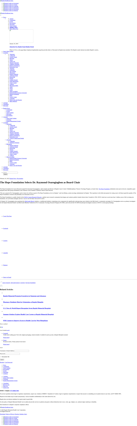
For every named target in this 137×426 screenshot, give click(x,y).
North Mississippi (14, 81)
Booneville (12, 77)
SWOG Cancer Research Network (32, 197)
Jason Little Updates (11, 118)
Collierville (12, 55)
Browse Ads (6, 384)
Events (11, 21)
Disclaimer (2, 414)
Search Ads (6, 387)
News (4, 365)
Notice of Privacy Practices (12, 414)
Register (2, 362)
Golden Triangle (14, 80)
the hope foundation (31, 282)
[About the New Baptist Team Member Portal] (21, 42)
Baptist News (6, 108)
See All (8, 330)
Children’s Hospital (14, 64)
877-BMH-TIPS (14, 390)
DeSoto (11, 78)
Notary (5, 340)
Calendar (5, 167)
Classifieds (6, 168)
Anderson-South (14, 75)
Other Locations (14, 91)
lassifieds (6, 104)
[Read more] (6, 337)
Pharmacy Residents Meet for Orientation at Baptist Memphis (23, 302)
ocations (5, 52)
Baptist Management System (13, 121)
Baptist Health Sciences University (18, 92)
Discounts (12, 24)
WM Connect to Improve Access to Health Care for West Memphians (25, 320)
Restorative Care (14, 67)
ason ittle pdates (8, 51)
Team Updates (13, 26)
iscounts (5, 105)
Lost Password (8, 362)
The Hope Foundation (104, 189)
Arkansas (12, 68)
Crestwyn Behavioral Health (17, 138)
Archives (5, 373)
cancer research (6, 282)
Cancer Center (13, 97)
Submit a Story (23, 414)
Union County (13, 82)
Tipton (11, 60)
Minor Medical (13, 101)
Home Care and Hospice (16, 100)
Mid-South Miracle (29, 201)
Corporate (12, 98)
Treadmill (5, 333)
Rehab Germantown (15, 65)
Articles (11, 18)
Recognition (13, 23)
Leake (11, 90)
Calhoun (12, 84)
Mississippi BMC (14, 85)
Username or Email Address (7, 350)
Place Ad (5, 386)
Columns (5, 117)
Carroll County (13, 57)
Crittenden (12, 70)
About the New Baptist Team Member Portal (22, 46)
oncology (22, 282)
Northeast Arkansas (14, 142)
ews (4, 17)
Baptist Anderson (14, 74)
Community (12, 20)
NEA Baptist (13, 71)
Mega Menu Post (14, 28)
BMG (11, 95)
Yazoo (11, 88)
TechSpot (8, 119)
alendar (5, 102)
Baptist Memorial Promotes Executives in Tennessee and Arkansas (24, 296)
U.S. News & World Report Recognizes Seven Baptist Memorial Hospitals (27, 308)
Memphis (12, 58)
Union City (12, 61)
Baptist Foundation (14, 94)
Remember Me (5, 356)
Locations (5, 122)
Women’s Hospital (14, 62)
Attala (11, 87)
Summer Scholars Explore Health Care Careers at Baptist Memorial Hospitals (28, 314)
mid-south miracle (15, 282)
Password (2, 353)
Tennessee (12, 54)
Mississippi (12, 72)
